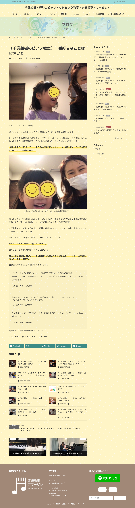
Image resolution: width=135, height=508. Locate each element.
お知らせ (23, 425)
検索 (120, 498)
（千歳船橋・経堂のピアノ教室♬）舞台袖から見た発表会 (31, 362)
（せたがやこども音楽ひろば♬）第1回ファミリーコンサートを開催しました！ (31, 375)
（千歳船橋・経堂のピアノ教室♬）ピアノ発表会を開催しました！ (71, 362)
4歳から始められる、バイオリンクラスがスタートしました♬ (31, 410)
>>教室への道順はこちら (57, 476)
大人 (72, 428)
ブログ (107, 51)
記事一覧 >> (120, 138)
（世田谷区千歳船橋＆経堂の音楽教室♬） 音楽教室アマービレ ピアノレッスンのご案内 (110, 57)
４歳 (24, 428)
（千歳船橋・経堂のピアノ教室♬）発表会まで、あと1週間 (71, 374)
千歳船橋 (65, 428)
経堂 (30, 430)
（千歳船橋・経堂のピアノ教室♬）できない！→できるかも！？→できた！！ (71, 412)
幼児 (24, 430)
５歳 (30, 428)
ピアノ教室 (46, 428)
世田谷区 (56, 428)
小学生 (79, 428)
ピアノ (37, 428)
